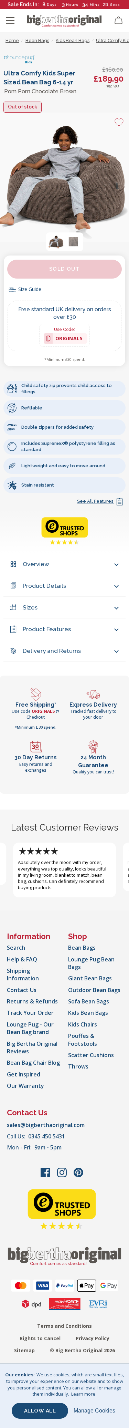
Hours (72, 5)
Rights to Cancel (40, 1338)
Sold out (64, 269)
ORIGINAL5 (69, 339)
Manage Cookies (94, 1411)
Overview (36, 564)
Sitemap (24, 1350)
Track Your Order (30, 1013)
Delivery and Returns (52, 650)
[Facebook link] (46, 1176)
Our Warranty (25, 1086)
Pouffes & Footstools (82, 1039)
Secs (115, 5)
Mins (95, 5)
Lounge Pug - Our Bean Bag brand (30, 1028)
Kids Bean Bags (88, 1013)
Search (16, 947)
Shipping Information (23, 974)
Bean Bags (82, 947)
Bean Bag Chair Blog (33, 1062)
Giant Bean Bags (90, 978)
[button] (56, 242)
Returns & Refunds (32, 1001)
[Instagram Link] (62, 1176)
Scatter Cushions (91, 1055)
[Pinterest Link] (78, 1176)
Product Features (47, 629)
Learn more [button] (83, 1394)
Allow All (40, 1411)
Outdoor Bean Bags (94, 990)
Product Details (44, 585)
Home (12, 40)
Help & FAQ (22, 959)
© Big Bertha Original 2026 (82, 1350)
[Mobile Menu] (10, 20)
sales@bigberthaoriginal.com (46, 1125)
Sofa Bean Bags (88, 1001)
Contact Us (21, 990)
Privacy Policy (92, 1338)
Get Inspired (23, 1074)
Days (52, 5)
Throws (78, 1066)
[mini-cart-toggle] (118, 20)
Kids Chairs (82, 1024)
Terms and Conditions (64, 1326)
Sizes (30, 607)
